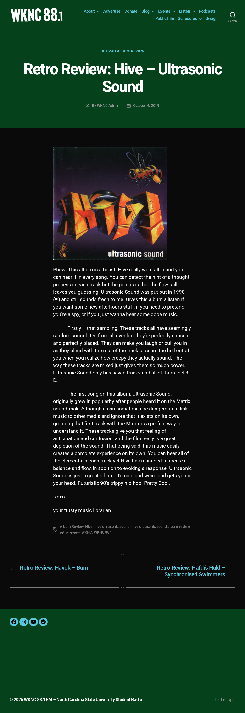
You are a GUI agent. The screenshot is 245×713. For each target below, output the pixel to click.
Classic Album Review (123, 51)
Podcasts (207, 11)
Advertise (112, 11)
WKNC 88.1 (103, 532)
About (89, 11)
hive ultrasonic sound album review (160, 526)
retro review (70, 532)
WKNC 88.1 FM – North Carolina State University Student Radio (83, 699)
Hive (89, 526)
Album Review (72, 526)
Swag (211, 18)
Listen (184, 11)
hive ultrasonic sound (112, 526)
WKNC (86, 532)
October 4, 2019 (146, 105)
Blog (145, 11)
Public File (164, 18)
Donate (131, 11)
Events (164, 11)
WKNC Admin (108, 105)
